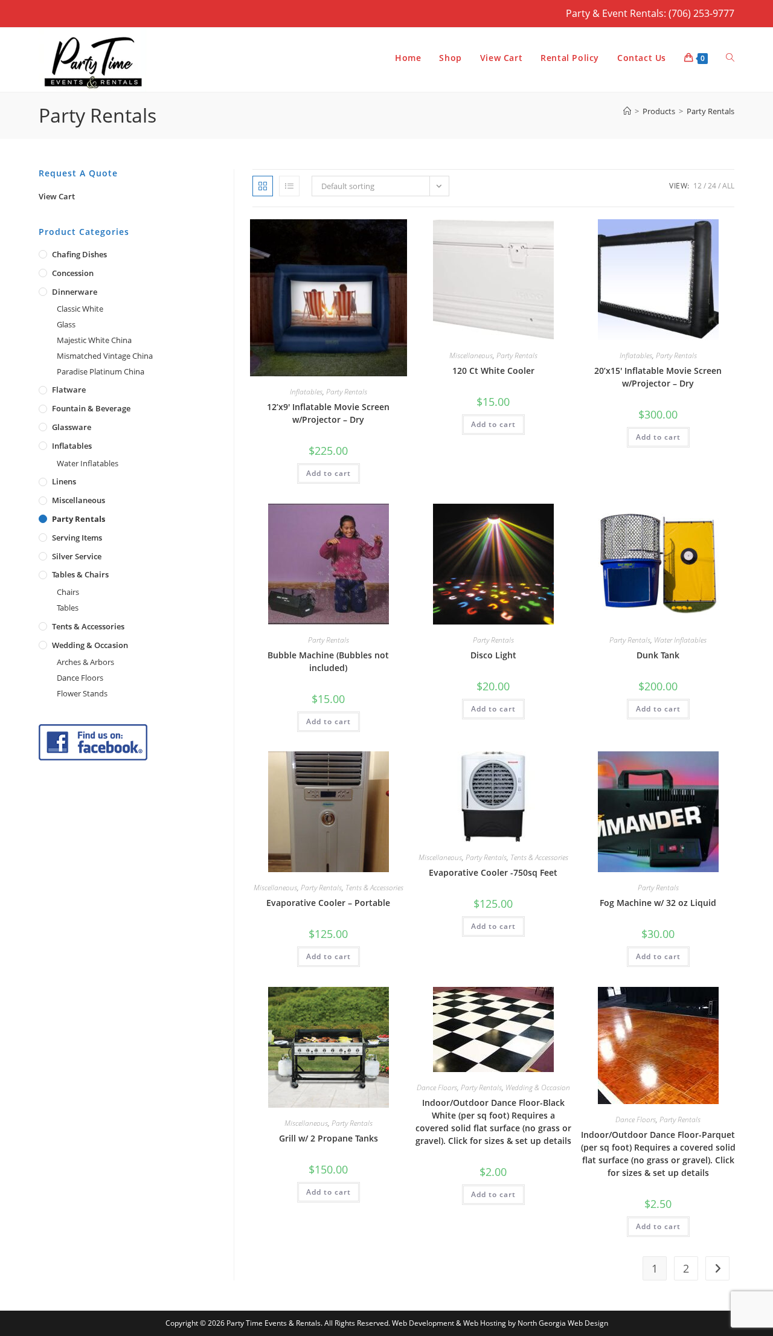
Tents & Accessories (374, 887)
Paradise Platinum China (100, 371)
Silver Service (76, 556)
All (728, 186)
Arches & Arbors (85, 662)
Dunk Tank (658, 655)
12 (697, 186)
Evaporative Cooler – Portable (328, 902)
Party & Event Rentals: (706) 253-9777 (650, 13)
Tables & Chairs (80, 574)
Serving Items (77, 537)
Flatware (69, 389)
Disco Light (493, 655)
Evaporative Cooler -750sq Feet (493, 872)
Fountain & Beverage (91, 408)
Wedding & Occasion (537, 1087)
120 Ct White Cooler (493, 370)
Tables (68, 607)
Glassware (71, 427)
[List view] (289, 186)
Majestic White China (94, 340)
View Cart (57, 196)
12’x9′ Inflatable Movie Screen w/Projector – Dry (328, 413)
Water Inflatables (680, 640)
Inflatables (306, 392)
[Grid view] (262, 186)
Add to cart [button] (328, 473)
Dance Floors (437, 1087)
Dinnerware (74, 291)
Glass (66, 324)
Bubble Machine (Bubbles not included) (328, 661)
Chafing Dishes (79, 254)
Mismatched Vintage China (105, 355)
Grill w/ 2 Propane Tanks (328, 1138)
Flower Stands (82, 693)
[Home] (627, 111)
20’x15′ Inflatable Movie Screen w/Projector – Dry (658, 377)
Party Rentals (710, 111)
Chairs (68, 591)
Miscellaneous (471, 355)
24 (712, 186)
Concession (73, 273)
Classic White (80, 308)
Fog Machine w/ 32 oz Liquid (658, 902)
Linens (64, 481)
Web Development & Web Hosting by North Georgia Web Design (500, 1323)
